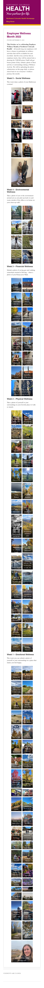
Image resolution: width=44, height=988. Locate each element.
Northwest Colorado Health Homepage (20, 18)
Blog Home (10, 21)
